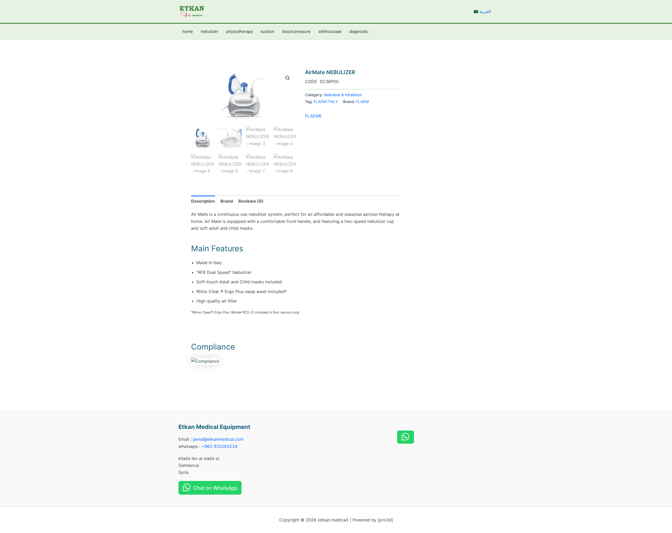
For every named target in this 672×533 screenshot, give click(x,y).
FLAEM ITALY (326, 101)
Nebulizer (209, 31)
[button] (287, 78)
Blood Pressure (296, 31)
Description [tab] (203, 201)
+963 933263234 (219, 446)
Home (187, 31)
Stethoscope (330, 31)
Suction (267, 31)
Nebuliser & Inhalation (343, 95)
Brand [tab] (226, 201)
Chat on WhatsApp (215, 487)
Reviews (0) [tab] (251, 201)
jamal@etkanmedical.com (218, 439)
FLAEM (362, 101)
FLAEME (313, 116)
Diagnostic (359, 31)
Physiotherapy (239, 31)
